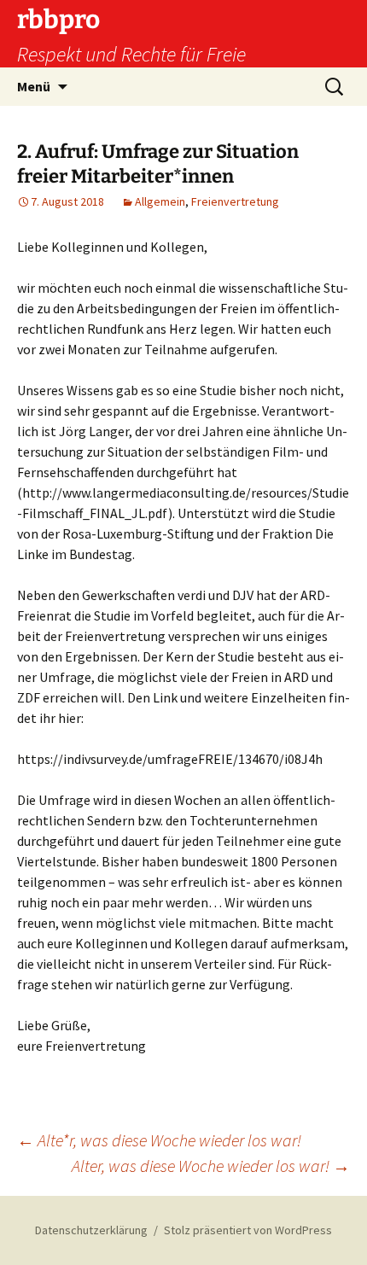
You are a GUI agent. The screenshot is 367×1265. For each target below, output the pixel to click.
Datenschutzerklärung (91, 1230)
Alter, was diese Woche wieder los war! (211, 1165)
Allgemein (160, 201)
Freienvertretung (235, 201)
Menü (33, 86)
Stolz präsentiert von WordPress (248, 1230)
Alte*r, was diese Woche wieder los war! (159, 1140)
